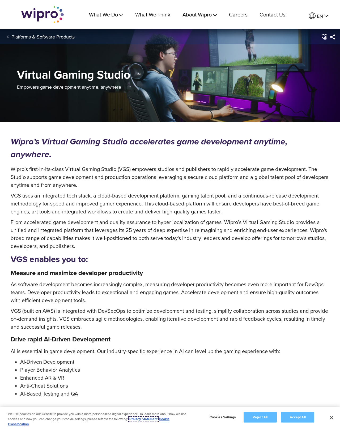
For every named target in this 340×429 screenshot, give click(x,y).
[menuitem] (318, 16)
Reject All (260, 417)
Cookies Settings (223, 417)
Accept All (298, 417)
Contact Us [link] (272, 14)
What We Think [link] (152, 14)
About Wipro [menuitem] (197, 14)
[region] (170, 418)
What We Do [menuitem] (103, 14)
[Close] (331, 417)
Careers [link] (238, 14)
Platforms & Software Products (43, 36)
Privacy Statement (143, 419)
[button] (324, 37)
